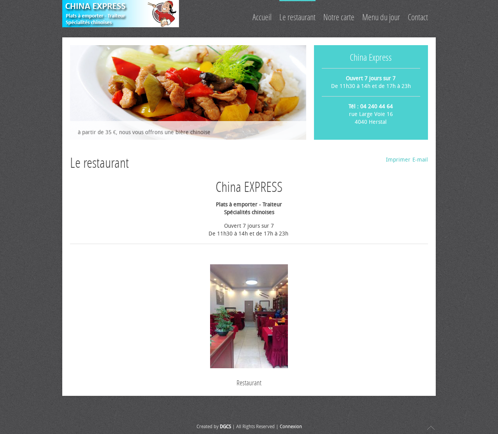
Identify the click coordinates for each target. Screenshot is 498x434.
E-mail (420, 159)
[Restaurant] (249, 317)
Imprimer (398, 159)
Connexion (291, 426)
